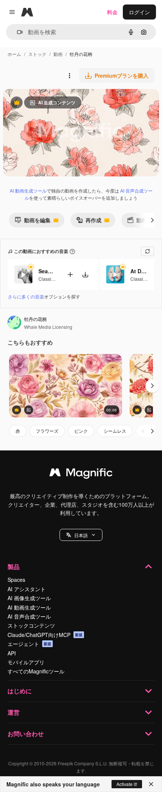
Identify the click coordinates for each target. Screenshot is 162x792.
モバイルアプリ (26, 662)
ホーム (14, 54)
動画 (58, 54)
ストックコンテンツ (31, 625)
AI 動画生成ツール (28, 190)
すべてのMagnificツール (36, 671)
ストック (37, 54)
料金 (112, 12)
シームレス (115, 431)
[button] (81, 535)
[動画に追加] (70, 274)
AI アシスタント (27, 589)
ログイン (139, 12)
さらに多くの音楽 (26, 296)
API (12, 653)
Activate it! (126, 784)
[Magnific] (81, 474)
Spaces (16, 579)
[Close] (151, 784)
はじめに (20, 691)
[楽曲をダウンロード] (85, 274)
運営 (14, 712)
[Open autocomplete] (16, 32)
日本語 (81, 535)
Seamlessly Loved (47, 271)
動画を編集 (32, 221)
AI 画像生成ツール (29, 598)
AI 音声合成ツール (29, 616)
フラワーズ (47, 431)
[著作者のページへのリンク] (14, 323)
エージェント (29, 643)
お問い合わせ (26, 733)
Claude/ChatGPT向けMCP (45, 634)
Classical (47, 279)
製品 (14, 566)
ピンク (81, 431)
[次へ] (152, 220)
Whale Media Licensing (48, 327)
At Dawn (139, 271)
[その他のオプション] (69, 75)
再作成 (88, 221)
